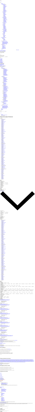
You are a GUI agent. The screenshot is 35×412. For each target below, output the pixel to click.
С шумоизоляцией (3, 121)
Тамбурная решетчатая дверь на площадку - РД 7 (4, 326)
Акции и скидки (3, 45)
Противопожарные (3, 131)
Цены (1, 395)
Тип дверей (1, 183)
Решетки (3, 38)
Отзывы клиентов (3, 399)
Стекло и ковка (5, 14)
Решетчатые (5, 18)
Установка (1, 59)
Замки (1, 394)
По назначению (3, 4)
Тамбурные (2, 123)
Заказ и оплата (2, 398)
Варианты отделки (3, 400)
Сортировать (1, 298)
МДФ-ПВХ (5, 13)
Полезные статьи (4, 48)
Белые (4, 34)
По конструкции (3, 17)
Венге (2, 275)
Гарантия (3, 46)
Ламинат (2, 136)
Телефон (1, 406)
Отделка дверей (1, 61)
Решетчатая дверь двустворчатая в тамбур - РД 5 (4, 318)
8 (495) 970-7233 (1, 50)
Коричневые (5, 35)
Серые (2, 176)
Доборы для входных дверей (5, 42)
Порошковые (5, 12)
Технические (5, 10)
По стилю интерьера (4, 31)
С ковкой (2, 140)
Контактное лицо (1, 410)
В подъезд (4, 9)
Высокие (4, 25)
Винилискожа (3, 142)
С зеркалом (2, 138)
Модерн (2, 171)
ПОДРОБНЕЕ (1, 308)
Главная (2, 3)
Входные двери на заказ (4, 43)
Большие (2, 158)
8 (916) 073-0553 (15, 340)
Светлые (2, 178)
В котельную (5, 11)
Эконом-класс (5, 23)
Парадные (4, 7)
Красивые (4, 28)
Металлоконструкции (3, 37)
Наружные (2, 129)
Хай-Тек (4, 32)
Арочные (4, 19)
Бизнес (4, 24)
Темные (4, 36)
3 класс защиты (5, 30)
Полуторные (5, 20)
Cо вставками (5, 21)
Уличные (2, 125)
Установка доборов (3, 390)
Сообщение (1, 408)
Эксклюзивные (3, 164)
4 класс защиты (6, 101)
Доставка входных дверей (4, 41)
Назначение (1, 184)
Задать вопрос (1, 342)
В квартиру (2, 119)
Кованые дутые (5, 40)
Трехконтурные (5, 22)
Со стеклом (5, 16)
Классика (2, 169)
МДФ (2, 134)
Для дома (4, 5)
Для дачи (2, 127)
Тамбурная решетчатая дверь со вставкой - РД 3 (4, 309)
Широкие (4, 27)
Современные (3, 160)
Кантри (4, 33)
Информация (2, 44)
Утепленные (5, 6)
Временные (5, 26)
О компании (1, 58)
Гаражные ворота (6, 104)
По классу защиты (4, 29)
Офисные (4, 8)
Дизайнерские (3, 162)
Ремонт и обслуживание (3, 391)
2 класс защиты (6, 100)
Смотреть (1, 364)
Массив (4, 15)
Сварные (4, 39)
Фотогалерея (3, 47)
